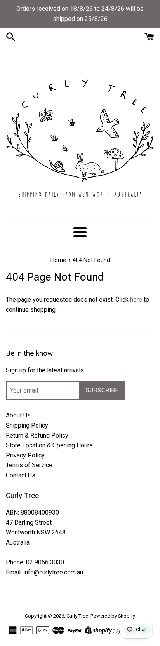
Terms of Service (29, 465)
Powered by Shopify (112, 616)
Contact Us (20, 475)
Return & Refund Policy (37, 435)
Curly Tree (77, 616)
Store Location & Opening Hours (49, 445)
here (136, 299)
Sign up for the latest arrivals (45, 370)
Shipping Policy (27, 425)
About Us (18, 415)
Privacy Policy (25, 455)
